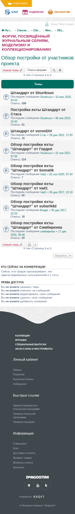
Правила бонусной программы (24, 415)
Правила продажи (24, 422)
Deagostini (62, 12)
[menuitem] (59, 24)
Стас (43, 135)
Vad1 (43, 174)
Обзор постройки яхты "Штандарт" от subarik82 (34, 204)
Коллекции (22, 335)
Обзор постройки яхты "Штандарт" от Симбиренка (36, 225)
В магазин (20, 3)
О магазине (20, 443)
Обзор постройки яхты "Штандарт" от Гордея (32, 146)
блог (14, 12)
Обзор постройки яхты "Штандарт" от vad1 (32, 186)
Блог (16, 448)
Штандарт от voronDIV (31, 131)
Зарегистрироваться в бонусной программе (26, 407)
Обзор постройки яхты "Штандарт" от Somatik (32, 168)
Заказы (17, 369)
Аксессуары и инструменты (33, 349)
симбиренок (47, 231)
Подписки (19, 374)
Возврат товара (22, 457)
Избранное (19, 384)
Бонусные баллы (23, 379)
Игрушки (20, 340)
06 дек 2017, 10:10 (60, 192)
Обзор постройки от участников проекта (37, 60)
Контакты (18, 467)
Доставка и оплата (24, 453)
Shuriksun (46, 96)
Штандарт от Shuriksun (32, 93)
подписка (36, 12)
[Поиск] (54, 70)
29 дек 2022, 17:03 (60, 135)
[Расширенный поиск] (60, 70)
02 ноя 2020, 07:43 (60, 174)
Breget (44, 210)
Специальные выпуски (30, 344)
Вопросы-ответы (23, 462)
